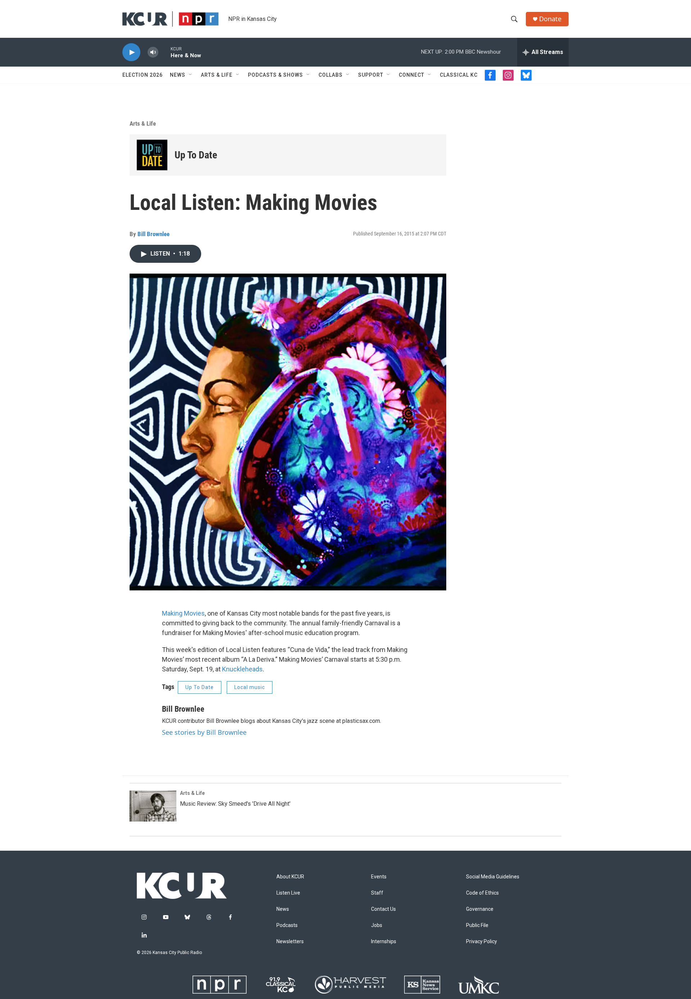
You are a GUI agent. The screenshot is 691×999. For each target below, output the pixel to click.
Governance (479, 909)
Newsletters (290, 941)
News (177, 75)
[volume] (153, 52)
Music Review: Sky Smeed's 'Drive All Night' (235, 803)
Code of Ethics (482, 893)
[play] (131, 52)
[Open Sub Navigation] (191, 75)
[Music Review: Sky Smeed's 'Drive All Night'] (153, 806)
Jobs (376, 925)
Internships (383, 941)
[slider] (164, 52)
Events (379, 876)
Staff (377, 893)
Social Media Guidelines (492, 876)
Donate (550, 19)
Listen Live (288, 893)
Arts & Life (216, 75)
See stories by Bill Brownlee (204, 732)
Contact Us (383, 909)
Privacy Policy (481, 941)
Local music (249, 687)
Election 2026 (142, 75)
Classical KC (459, 75)
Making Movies (183, 613)
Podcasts (287, 925)
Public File (477, 925)
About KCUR (290, 876)
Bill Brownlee (153, 234)
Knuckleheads (242, 669)
